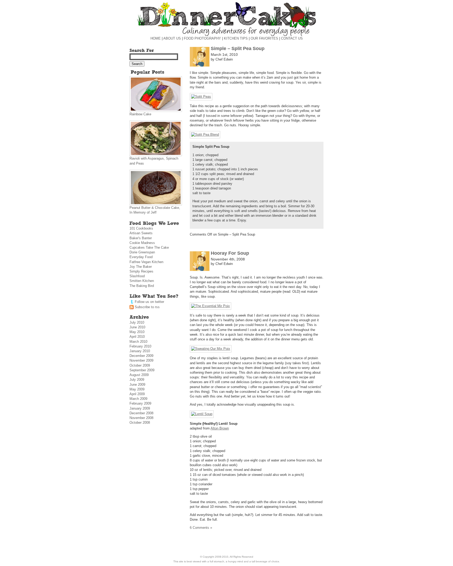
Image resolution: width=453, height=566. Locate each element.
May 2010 (137, 332)
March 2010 (138, 342)
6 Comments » (201, 528)
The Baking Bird (142, 286)
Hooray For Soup (230, 253)
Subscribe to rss (147, 307)
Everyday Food (141, 257)
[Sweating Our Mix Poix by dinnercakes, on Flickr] (210, 349)
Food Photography (202, 38)
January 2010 (140, 351)
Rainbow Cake (140, 114)
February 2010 (140, 346)
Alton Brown (220, 428)
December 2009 (141, 356)
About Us (172, 38)
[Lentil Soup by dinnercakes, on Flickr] (202, 414)
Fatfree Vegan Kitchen (146, 262)
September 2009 (142, 370)
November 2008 (141, 418)
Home (155, 38)
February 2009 (140, 403)
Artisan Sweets (141, 233)
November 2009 (141, 360)
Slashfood (137, 276)
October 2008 (140, 422)
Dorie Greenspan (142, 252)
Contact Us (292, 38)
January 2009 (140, 408)
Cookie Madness (142, 243)
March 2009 (138, 399)
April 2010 (137, 337)
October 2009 (140, 365)
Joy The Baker (141, 267)
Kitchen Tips (236, 38)
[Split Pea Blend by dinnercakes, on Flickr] (205, 135)
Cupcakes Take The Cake (149, 247)
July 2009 (137, 380)
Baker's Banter (141, 238)
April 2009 (137, 394)
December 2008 (141, 413)
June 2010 (137, 327)
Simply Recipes (141, 271)
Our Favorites (264, 38)
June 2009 (137, 385)
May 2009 (137, 389)
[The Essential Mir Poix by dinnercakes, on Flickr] (210, 306)
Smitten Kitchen (142, 281)
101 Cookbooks (141, 228)
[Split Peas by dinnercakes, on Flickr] (201, 97)
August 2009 (139, 375)
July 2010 (137, 322)
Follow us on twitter (149, 302)
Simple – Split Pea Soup (238, 48)
